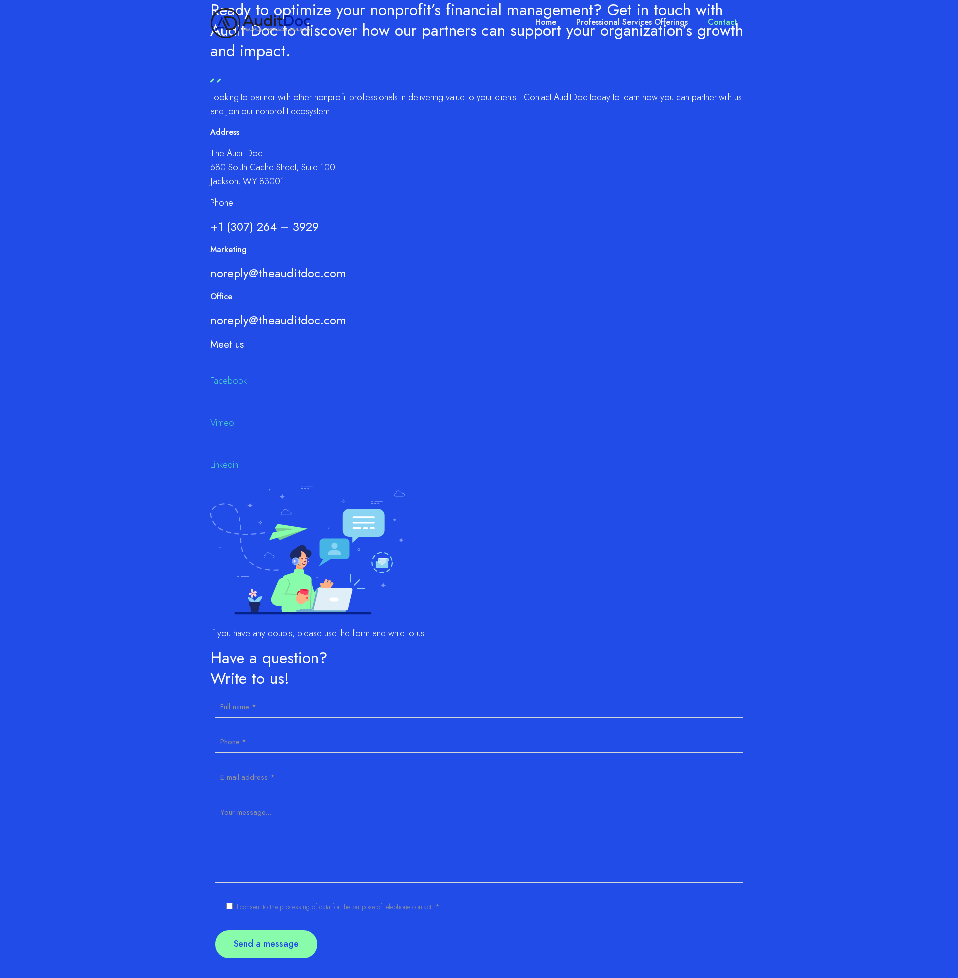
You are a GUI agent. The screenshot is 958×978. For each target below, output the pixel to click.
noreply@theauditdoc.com (278, 273)
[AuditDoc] (261, 22)
